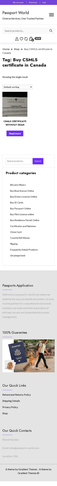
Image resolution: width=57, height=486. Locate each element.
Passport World (15, 13)
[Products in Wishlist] (21, 38)
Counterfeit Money (20, 237)
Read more (15, 133)
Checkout (33, 2)
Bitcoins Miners (18, 184)
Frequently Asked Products (24, 249)
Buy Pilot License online (22, 214)
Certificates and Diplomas (23, 226)
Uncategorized (17, 255)
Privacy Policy (10, 407)
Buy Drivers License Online (23, 196)
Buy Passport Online (20, 208)
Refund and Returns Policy (16, 394)
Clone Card (16, 232)
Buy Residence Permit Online (24, 220)
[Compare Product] (26, 38)
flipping (14, 243)
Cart (44, 2)
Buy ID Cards (16, 202)
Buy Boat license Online (22, 190)
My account (18, 2)
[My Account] (17, 38)
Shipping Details (11, 400)
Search (38, 161)
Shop (5, 413)
